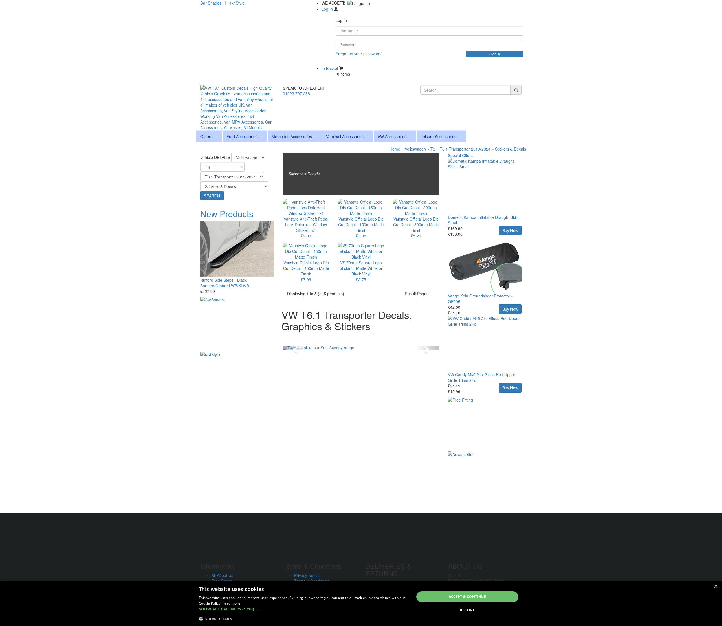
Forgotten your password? (359, 53)
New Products (226, 214)
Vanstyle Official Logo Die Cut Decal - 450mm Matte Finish (306, 268)
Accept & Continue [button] (467, 596)
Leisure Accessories (438, 136)
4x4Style (237, 3)
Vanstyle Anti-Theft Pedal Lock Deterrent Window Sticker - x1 (306, 224)
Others (206, 136)
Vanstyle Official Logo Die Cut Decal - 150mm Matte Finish (361, 224)
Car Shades (210, 3)
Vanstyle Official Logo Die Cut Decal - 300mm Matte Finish (416, 224)
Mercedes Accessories (292, 136)
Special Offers (460, 155)
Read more (232, 603)
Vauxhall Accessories (345, 136)
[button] (294, 348)
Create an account (502, 62)
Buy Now (510, 230)
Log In (327, 9)
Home (394, 149)
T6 (432, 149)
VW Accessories (392, 136)
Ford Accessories (241, 136)
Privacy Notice (307, 575)
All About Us (222, 575)
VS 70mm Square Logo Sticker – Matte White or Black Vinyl (361, 268)
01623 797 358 (296, 93)
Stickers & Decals (510, 149)
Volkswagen (415, 149)
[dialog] (361, 603)
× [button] (716, 587)
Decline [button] (467, 610)
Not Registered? (350, 62)
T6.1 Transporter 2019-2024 (465, 149)
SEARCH (212, 196)
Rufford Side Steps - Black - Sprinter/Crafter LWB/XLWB (224, 282)
